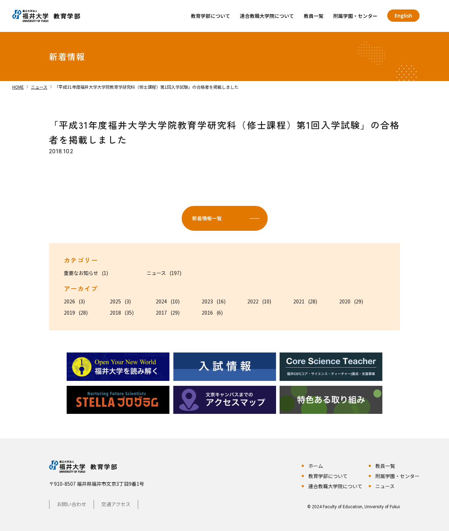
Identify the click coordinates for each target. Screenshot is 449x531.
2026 (69, 301)
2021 (298, 301)
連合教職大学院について (267, 15)
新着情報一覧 (207, 218)
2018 (115, 312)
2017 (161, 312)
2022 (253, 301)
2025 (115, 301)
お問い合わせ (71, 504)
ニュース (156, 272)
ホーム (315, 465)
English (403, 15)
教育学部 (104, 466)
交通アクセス (115, 504)
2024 (161, 301)
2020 (344, 301)
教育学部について (210, 15)
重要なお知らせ (81, 272)
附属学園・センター (355, 15)
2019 (69, 312)
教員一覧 (313, 15)
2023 (207, 301)
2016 (207, 312)
